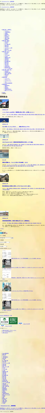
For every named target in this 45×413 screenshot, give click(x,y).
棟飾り (33, 129)
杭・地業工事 (7, 44)
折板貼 (26, 223)
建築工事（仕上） (6, 51)
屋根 (12, 114)
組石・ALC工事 (8, 50)
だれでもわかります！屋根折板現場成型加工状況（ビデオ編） (18, 142)
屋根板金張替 (24, 188)
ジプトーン (7, 78)
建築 (23, 114)
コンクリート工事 (8, 47)
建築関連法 (4, 84)
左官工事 (6, 60)
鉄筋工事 (6, 45)
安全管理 (6, 36)
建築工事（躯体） (6, 40)
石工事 (6, 54)
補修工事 (22, 166)
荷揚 (38, 223)
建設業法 (6, 87)
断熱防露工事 (7, 67)
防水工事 (6, 52)
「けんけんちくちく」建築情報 (8, 405)
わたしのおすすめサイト (7, 331)
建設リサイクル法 (8, 90)
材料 (39, 114)
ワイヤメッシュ (8, 80)
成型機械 (20, 223)
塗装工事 (6, 64)
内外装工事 (7, 66)
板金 (41, 114)
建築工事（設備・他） (7, 69)
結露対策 (6, 34)
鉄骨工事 (6, 49)
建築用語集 (4, 77)
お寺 (7, 114)
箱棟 (39, 129)
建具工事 (6, 62)
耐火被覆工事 (7, 61)
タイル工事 (7, 55)
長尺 (40, 223)
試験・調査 (7, 38)
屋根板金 (15, 114)
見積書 (6, 33)
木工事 (6, 56)
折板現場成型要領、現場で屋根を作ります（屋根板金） (16, 220)
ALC (6, 81)
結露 (3, 397)
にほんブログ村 (26, 323)
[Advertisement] (22, 20)
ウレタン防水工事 (21, 164)
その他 (6, 75)
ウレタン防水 (14, 164)
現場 (44, 114)
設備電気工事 (7, 72)
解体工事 (6, 74)
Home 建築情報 (5, 353)
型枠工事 (6, 46)
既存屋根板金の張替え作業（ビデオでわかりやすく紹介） (16, 186)
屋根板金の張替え (17, 188)
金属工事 (6, 58)
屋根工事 (12, 144)
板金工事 (18, 145)
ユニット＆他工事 (8, 68)
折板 (23, 223)
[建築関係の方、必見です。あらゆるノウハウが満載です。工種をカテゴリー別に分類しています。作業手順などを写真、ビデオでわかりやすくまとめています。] (7, 1)
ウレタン (9, 164)
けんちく (6, 30)
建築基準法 (7, 85)
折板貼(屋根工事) (7, 145)
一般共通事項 (7, 32)
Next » (2, 228)
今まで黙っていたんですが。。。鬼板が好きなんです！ (16, 126)
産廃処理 (6, 39)
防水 (25, 166)
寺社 (10, 114)
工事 (19, 144)
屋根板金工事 (7, 57)
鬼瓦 (44, 129)
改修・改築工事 (8, 73)
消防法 (6, 86)
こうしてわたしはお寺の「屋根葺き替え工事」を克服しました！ (18, 112)
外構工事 (6, 71)
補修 (19, 166)
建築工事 (26, 114)
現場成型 (35, 223)
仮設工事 (6, 41)
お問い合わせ (5, 332)
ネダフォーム (7, 79)
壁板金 (9, 223)
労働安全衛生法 (8, 89)
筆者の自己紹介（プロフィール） (9, 330)
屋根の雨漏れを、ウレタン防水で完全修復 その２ (15, 162)
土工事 (6, 43)
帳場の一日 (7, 35)
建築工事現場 (31, 114)
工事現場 (20, 114)
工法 (26, 144)
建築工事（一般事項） (7, 29)
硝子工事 (6, 63)
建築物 (36, 114)
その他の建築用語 (8, 83)
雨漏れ (32, 166)
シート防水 (27, 164)
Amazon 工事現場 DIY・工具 (6, 315)
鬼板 (41, 129)
